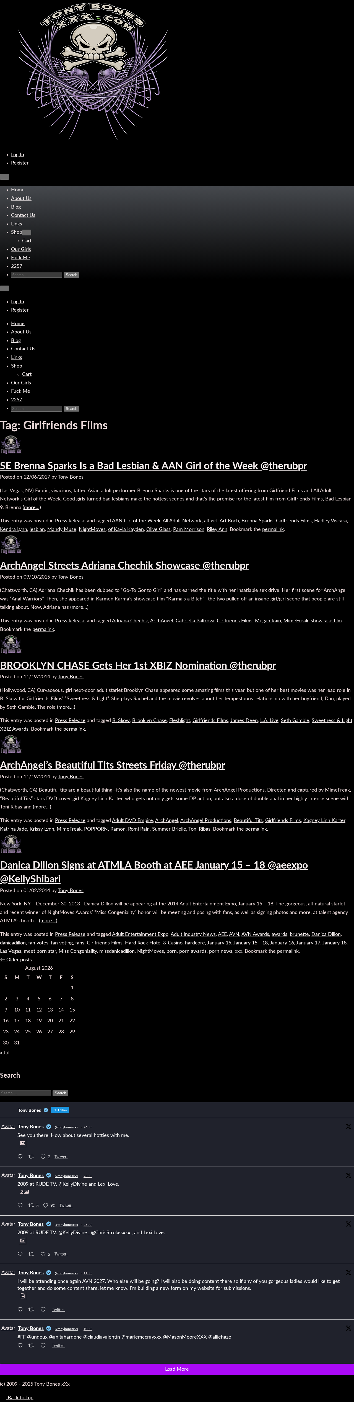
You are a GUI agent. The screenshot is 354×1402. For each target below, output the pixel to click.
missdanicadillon (117, 951)
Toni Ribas (199, 829)
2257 (16, 266)
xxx (238, 951)
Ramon (118, 829)
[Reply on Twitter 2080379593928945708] (21, 1255)
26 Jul (88, 1127)
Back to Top (19, 1397)
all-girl (210, 520)
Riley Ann (217, 529)
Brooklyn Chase (149, 720)
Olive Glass (158, 529)
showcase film (326, 620)
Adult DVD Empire (132, 820)
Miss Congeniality (78, 951)
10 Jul (88, 1329)
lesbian (37, 529)
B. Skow (121, 720)
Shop (16, 232)
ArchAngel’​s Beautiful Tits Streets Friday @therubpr (112, 766)
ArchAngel (161, 620)
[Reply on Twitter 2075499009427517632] (21, 1346)
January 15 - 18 (250, 943)
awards (279, 934)
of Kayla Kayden (126, 529)
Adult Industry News (193, 934)
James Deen (244, 720)
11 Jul (88, 1273)
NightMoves (92, 529)
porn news (220, 951)
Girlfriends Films (294, 520)
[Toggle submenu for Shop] (26, 232)
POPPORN (96, 829)
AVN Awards (255, 934)
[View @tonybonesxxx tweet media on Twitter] (23, 1143)
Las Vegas (10, 951)
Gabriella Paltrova (195, 620)
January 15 (219, 943)
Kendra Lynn (13, 529)
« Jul (4, 1053)
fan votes (38, 943)
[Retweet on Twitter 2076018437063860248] (33, 1311)
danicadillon (13, 943)
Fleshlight (179, 720)
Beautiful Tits (248, 820)
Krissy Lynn (42, 829)
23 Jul (88, 1176)
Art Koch (229, 520)
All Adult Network (182, 520)
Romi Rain (139, 829)
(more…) (32, 507)
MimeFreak (295, 620)
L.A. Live (269, 720)
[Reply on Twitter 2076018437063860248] (21, 1311)
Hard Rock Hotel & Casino (154, 943)
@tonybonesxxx (66, 1127)
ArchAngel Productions (205, 820)
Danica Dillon (326, 934)
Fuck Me (20, 257)
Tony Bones (71, 477)
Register (20, 163)
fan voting (62, 943)
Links (16, 224)
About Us (21, 198)
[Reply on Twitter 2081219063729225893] (21, 1157)
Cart (27, 240)
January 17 (308, 943)
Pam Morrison (188, 529)
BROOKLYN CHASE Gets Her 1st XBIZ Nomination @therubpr (138, 666)
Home (18, 190)
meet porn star (40, 951)
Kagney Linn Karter (324, 820)
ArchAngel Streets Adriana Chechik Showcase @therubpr (124, 566)
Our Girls (21, 249)
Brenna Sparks (257, 520)
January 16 (282, 943)
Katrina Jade (13, 829)
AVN (234, 934)
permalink (273, 529)
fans (79, 943)
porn (171, 951)
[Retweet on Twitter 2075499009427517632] (33, 1346)
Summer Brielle (169, 829)
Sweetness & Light (332, 720)
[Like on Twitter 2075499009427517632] (45, 1346)
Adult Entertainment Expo (140, 934)
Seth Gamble (295, 720)
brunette (299, 934)
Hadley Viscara (330, 520)
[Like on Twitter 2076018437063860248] (45, 1311)
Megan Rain (268, 620)
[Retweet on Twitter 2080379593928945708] (33, 1255)
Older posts (16, 959)
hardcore (195, 943)
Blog (16, 207)
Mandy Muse (61, 529)
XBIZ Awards (14, 729)
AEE (222, 934)
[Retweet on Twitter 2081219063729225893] (33, 1157)
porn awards (193, 951)
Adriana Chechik (130, 620)
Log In (17, 154)
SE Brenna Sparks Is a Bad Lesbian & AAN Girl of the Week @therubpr (153, 466)
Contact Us (23, 215)
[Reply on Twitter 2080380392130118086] (21, 1206)
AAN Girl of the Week (136, 520)
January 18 (334, 943)
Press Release (70, 520)
